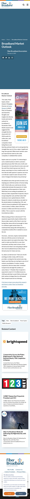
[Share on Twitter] (6, 57)
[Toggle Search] (24, 5)
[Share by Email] (12, 57)
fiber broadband (14, 320)
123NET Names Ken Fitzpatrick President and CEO (13, 397)
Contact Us (19, 469)
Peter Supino (23, 320)
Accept (9, 493)
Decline (21, 493)
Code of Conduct (10, 472)
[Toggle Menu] (28, 5)
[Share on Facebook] (3, 57)
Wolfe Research (6, 323)
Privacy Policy (21, 472)
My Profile (11, 469)
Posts (8, 39)
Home (3, 39)
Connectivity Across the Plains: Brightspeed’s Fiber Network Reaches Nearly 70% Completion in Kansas (14, 357)
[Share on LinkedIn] (9, 57)
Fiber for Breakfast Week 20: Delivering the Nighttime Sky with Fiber (14, 433)
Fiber (7, 320)
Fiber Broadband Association (17, 51)
